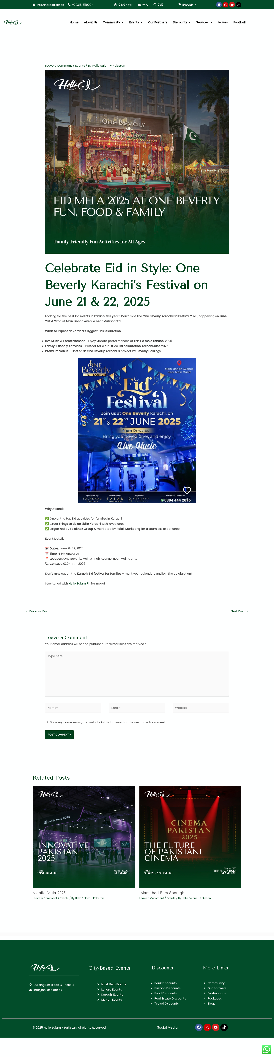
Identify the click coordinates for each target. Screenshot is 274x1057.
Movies (223, 22)
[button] (113, 22)
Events (134, 22)
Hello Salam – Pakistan (60, 1027)
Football (239, 22)
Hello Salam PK (79, 583)
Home (74, 22)
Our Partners (157, 22)
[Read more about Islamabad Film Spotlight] (190, 837)
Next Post (239, 611)
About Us (90, 22)
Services (202, 22)
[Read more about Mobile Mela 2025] (84, 837)
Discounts (180, 22)
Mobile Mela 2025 (49, 893)
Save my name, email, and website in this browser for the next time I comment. (108, 722)
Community (111, 22)
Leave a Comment (58, 65)
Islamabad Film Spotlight (162, 893)
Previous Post (37, 611)
